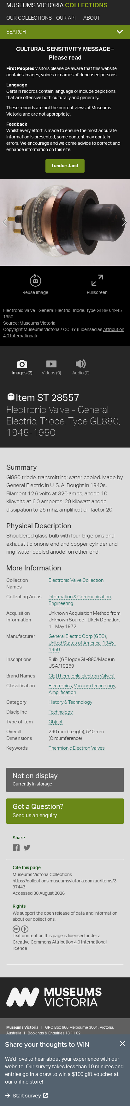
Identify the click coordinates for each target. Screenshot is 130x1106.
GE (52, 676)
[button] (65, 32)
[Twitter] (27, 849)
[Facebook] (16, 849)
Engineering (61, 603)
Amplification (62, 692)
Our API (66, 18)
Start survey (27, 1095)
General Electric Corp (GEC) (77, 636)
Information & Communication (80, 596)
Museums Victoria (56, 6)
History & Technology (70, 702)
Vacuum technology (94, 685)
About (91, 18)
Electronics (60, 685)
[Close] (122, 1044)
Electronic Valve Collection (76, 580)
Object (55, 722)
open (49, 913)
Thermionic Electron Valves (77, 748)
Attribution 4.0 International (79, 942)
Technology (61, 712)
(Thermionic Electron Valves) (85, 676)
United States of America (75, 643)
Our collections (29, 18)
